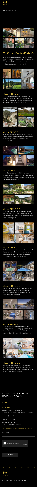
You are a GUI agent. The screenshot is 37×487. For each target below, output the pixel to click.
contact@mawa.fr (8, 416)
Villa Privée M (12, 94)
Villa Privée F (11, 248)
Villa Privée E (11, 286)
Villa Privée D (11, 324)
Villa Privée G (11, 209)
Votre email (5, 432)
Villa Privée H (11, 171)
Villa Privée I (11, 132)
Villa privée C (11, 363)
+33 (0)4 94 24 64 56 (8, 419)
